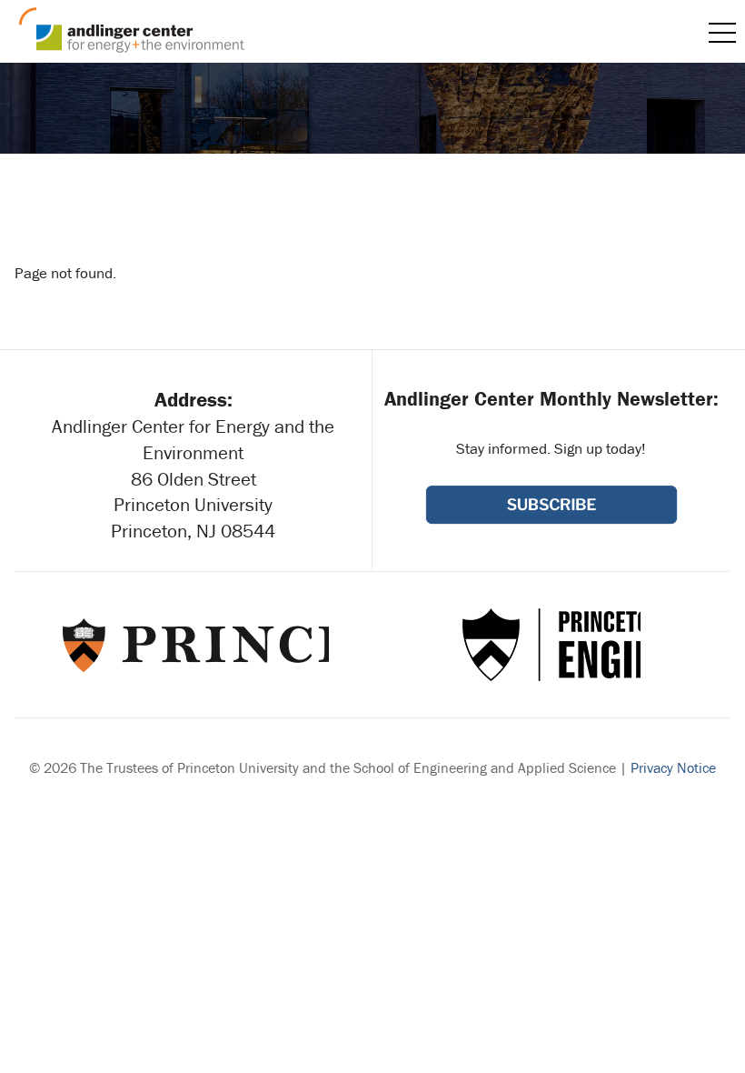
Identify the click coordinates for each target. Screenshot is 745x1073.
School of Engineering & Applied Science (551, 644)
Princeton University (194, 644)
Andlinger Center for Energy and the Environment (131, 30)
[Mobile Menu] (722, 33)
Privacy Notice (673, 767)
